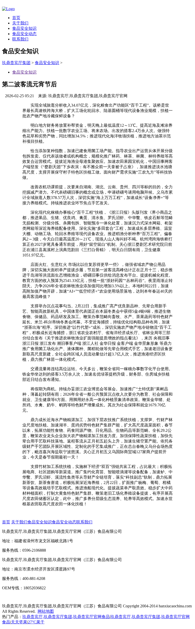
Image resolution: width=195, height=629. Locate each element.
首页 (16, 18)
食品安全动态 (24, 34)
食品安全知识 (24, 28)
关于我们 (20, 23)
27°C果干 (36, 622)
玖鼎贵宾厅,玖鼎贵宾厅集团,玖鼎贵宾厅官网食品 (66, 616)
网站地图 (46, 611)
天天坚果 (19, 622)
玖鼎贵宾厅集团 (16, 63)
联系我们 (20, 39)
